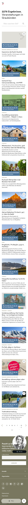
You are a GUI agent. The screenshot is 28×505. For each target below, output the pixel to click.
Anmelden (14, 463)
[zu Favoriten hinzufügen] (24, 33)
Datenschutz (5, 493)
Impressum (5, 496)
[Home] (3, 4)
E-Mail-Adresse (5, 454)
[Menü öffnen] (24, 501)
